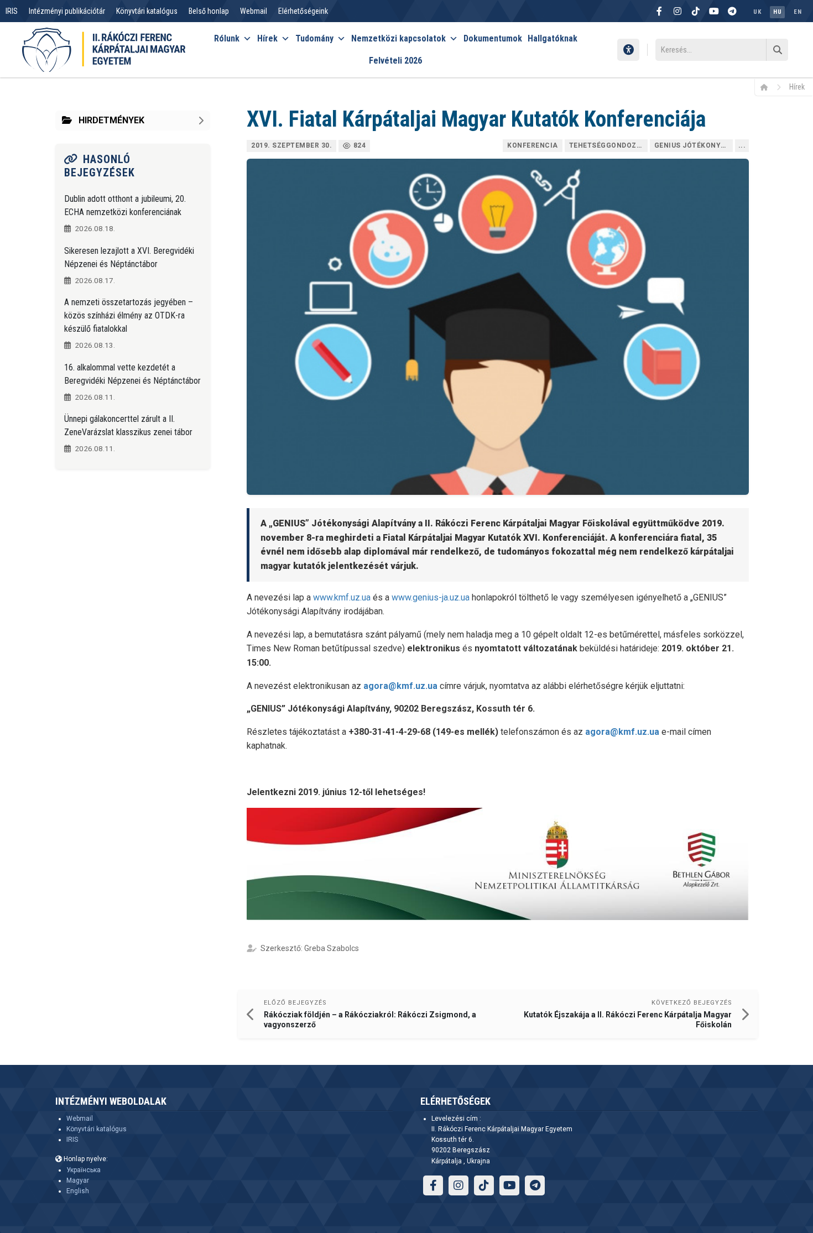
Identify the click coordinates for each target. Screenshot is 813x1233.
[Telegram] (732, 11)
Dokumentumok (492, 38)
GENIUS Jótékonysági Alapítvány (693, 145)
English (77, 1191)
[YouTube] (714, 11)
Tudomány (314, 38)
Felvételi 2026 (395, 60)
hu (777, 11)
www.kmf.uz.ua (342, 597)
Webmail (253, 11)
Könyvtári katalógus (147, 11)
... (742, 145)
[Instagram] (677, 11)
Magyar (77, 1180)
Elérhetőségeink (303, 11)
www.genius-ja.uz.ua (431, 597)
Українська (83, 1170)
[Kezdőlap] (768, 86)
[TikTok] (695, 11)
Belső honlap (209, 11)
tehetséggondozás (608, 145)
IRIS (12, 11)
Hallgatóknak (552, 38)
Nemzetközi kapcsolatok (398, 38)
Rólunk (226, 38)
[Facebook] (659, 11)
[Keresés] (777, 50)
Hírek (267, 38)
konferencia (532, 145)
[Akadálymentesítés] (628, 50)
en (797, 11)
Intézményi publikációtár (67, 11)
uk (757, 11)
